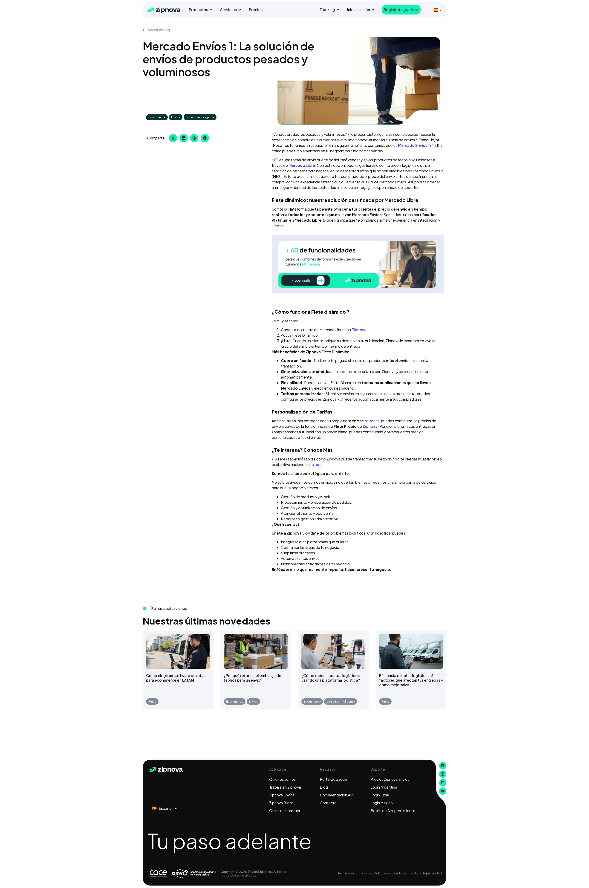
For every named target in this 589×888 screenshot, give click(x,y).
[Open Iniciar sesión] (373, 9)
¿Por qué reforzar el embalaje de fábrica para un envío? (252, 678)
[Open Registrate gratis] (417, 9)
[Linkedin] (442, 782)
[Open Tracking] (338, 9)
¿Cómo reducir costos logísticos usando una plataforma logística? (330, 678)
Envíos (175, 117)
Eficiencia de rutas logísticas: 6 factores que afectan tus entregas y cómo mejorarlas (411, 680)
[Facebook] (442, 765)
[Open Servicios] (240, 9)
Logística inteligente (200, 117)
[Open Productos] (211, 9)
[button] (173, 138)
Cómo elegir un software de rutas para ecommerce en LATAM (175, 678)
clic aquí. (315, 464)
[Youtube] (442, 791)
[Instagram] (442, 774)
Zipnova (359, 329)
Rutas (152, 701)
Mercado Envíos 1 (414, 145)
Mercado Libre (302, 165)
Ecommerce (156, 117)
